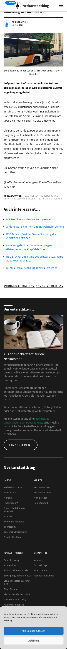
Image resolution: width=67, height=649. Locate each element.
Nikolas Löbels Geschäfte (17, 594)
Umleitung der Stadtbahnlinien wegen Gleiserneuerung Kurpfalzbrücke (29, 247)
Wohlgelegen (41, 497)
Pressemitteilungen (23, 198)
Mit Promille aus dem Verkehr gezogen (29, 219)
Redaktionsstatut (13, 487)
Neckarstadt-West (43, 492)
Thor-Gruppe (11, 589)
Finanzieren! (20, 445)
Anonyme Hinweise (14, 521)
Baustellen (32, 195)
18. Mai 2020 (17, 25)
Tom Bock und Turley (15, 599)
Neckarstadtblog (36, 5)
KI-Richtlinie (10, 492)
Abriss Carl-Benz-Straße (16, 570)
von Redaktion (20, 22)
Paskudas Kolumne (44, 575)
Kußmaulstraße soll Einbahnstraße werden (32, 268)
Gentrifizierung (11, 560)
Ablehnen (33, 640)
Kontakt (8, 516)
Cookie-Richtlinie (12, 537)
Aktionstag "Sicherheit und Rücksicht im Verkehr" (36, 226)
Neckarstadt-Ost (42, 487)
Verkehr (58, 198)
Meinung (38, 560)
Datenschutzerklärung (15, 531)
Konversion (10, 565)
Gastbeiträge (40, 565)
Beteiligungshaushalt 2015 (18, 575)
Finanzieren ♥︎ (11, 502)
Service (47, 198)
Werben (8, 497)
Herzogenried (41, 502)
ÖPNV (6, 198)
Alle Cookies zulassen (33, 630)
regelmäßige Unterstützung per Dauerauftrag (26, 420)
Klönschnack (40, 570)
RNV (39, 198)
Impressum (10, 526)
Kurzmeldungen (50, 195)
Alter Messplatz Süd (14, 604)
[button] (33, 49)
